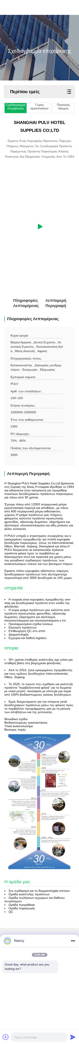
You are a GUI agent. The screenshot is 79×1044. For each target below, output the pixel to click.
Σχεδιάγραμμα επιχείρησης (15, 106)
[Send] (72, 1037)
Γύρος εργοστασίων (39, 106)
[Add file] (6, 1037)
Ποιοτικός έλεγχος (63, 106)
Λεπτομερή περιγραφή (52, 303)
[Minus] (72, 940)
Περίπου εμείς (25, 91)
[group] (39, 226)
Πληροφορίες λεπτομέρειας (20, 303)
